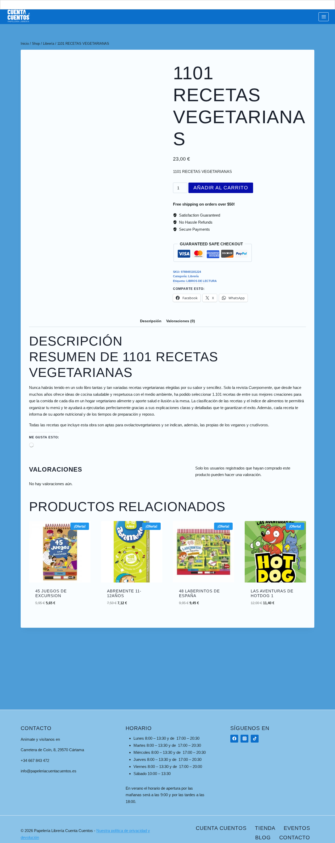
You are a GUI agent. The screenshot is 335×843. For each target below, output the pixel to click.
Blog (263, 837)
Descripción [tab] (150, 321)
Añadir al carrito (220, 187)
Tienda (265, 828)
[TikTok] (255, 739)
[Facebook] (234, 739)
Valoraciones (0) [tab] (180, 321)
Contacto (294, 837)
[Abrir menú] (324, 16)
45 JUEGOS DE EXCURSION (51, 593)
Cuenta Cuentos (221, 828)
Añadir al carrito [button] (59, 609)
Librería (193, 276)
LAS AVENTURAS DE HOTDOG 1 (272, 593)
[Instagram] (244, 739)
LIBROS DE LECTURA (201, 280)
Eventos (297, 828)
